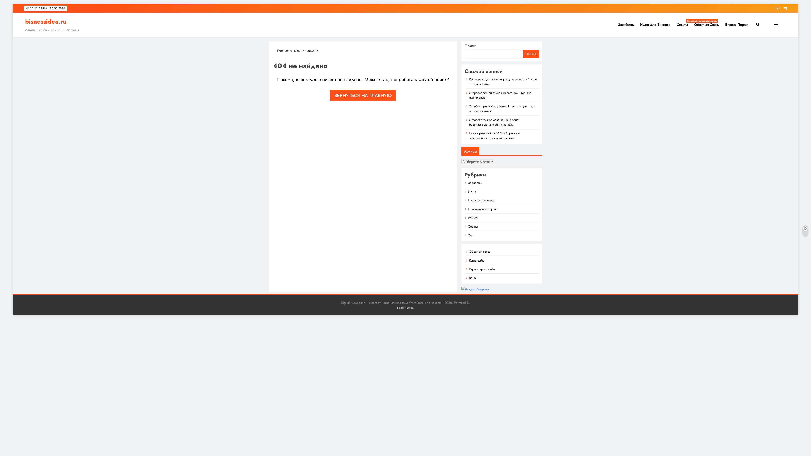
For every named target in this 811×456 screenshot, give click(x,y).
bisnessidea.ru (46, 21)
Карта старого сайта (482, 269)
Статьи (472, 235)
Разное (473, 218)
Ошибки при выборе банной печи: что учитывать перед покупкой (502, 108)
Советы (684, 23)
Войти (473, 278)
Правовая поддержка (483, 209)
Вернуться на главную (363, 95)
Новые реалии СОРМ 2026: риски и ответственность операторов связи (494, 135)
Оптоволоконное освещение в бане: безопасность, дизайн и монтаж (494, 122)
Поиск (470, 46)
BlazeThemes (405, 307)
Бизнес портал (737, 24)
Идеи (472, 191)
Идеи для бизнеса (655, 24)
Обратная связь (706, 24)
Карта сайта (476, 260)
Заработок (626, 24)
